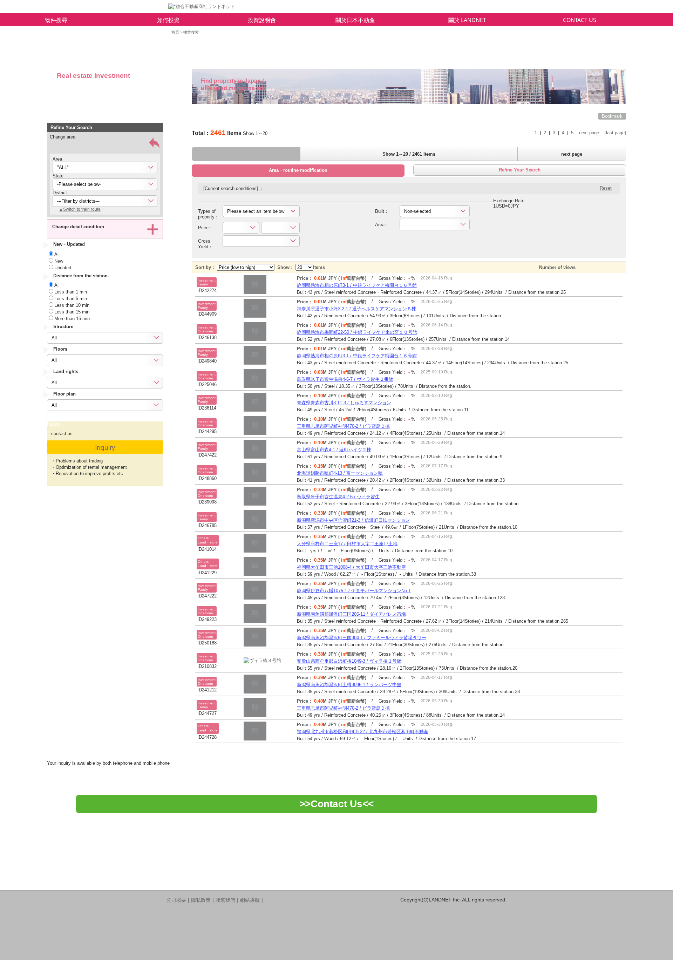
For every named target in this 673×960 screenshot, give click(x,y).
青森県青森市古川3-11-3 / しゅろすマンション (344, 402)
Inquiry (105, 447)
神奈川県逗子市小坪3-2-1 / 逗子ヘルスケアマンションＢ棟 (356, 308)
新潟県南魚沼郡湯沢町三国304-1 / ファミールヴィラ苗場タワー (361, 637)
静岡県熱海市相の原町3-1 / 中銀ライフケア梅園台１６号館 (357, 285)
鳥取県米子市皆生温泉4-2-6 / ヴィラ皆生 (338, 496)
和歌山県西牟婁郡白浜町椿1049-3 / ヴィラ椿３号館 (349, 661)
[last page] (615, 132)
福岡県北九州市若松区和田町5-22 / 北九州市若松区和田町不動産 (362, 731)
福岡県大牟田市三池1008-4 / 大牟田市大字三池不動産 (351, 567)
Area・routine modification (298, 170)
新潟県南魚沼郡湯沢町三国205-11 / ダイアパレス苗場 (351, 614)
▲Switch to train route (80, 209)
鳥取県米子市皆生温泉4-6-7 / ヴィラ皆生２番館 (345, 379)
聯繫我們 (225, 900)
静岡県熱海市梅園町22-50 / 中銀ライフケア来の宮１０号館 (357, 332)
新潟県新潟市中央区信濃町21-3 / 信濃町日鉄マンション (353, 520)
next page (589, 132)
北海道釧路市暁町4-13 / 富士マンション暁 (340, 473)
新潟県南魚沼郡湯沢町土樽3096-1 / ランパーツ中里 (349, 684)
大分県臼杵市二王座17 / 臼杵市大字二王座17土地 (347, 543)
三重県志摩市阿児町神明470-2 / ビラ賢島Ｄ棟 (343, 426)
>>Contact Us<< (336, 803)
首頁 (175, 32)
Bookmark (612, 116)
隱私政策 (201, 900)
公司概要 (176, 900)
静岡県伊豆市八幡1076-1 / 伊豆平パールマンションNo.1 (354, 590)
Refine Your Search (520, 170)
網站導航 (250, 900)
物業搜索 (191, 32)
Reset (606, 188)
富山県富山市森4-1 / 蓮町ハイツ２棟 (334, 449)
